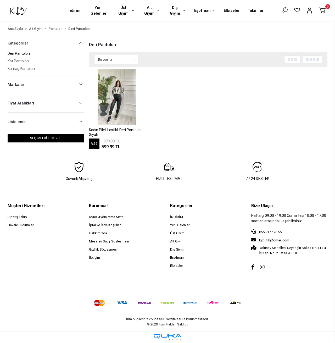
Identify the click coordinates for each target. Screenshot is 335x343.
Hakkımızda (98, 233)
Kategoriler (181, 205)
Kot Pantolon (18, 61)
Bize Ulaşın (262, 205)
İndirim (74, 10)
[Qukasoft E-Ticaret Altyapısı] (167, 337)
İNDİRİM (176, 217)
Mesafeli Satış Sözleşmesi (109, 241)
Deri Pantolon (19, 53)
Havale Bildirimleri (21, 225)
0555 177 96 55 (270, 232)
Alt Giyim (149, 10)
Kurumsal (98, 205)
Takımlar (256, 10)
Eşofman (202, 10)
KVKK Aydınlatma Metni (106, 217)
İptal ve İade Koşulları (105, 225)
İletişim (94, 257)
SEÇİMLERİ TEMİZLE (45, 138)
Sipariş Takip (17, 217)
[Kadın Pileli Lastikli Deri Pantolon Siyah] (117, 97)
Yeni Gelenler (99, 10)
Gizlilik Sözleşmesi (103, 249)
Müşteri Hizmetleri (26, 205)
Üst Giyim (123, 10)
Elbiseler (232, 10)
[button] (323, 10)
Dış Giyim (175, 10)
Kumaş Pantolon (21, 69)
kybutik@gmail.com (274, 240)
